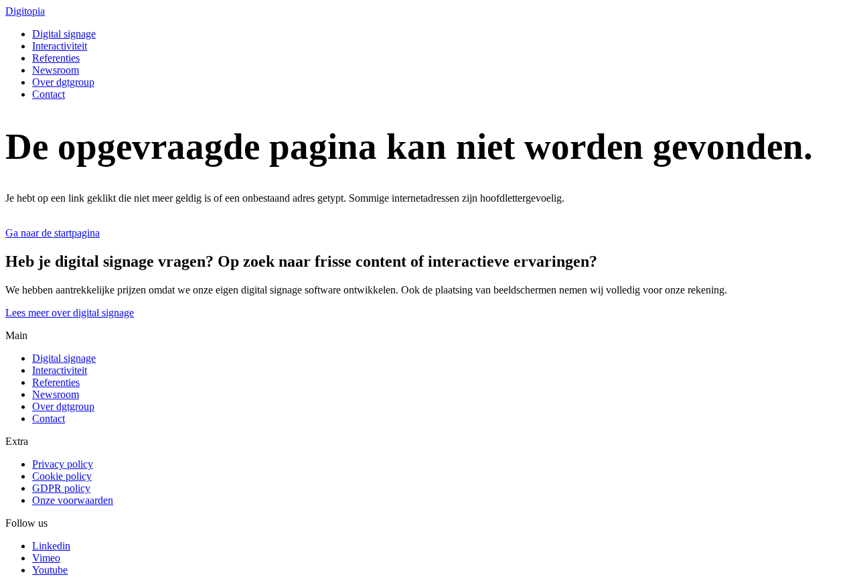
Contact (48, 94)
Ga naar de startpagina (52, 233)
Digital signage (64, 34)
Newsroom (55, 70)
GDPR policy (61, 488)
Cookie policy (62, 476)
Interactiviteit (59, 46)
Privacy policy (62, 464)
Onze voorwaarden (72, 500)
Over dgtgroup (63, 82)
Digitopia (25, 11)
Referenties (56, 58)
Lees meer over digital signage (69, 312)
